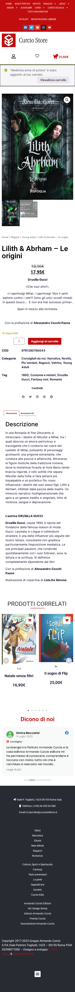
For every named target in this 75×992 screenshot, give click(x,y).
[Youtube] (49, 27)
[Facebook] (25, 27)
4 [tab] (39, 710)
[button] (13, 56)
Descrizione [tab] (11, 413)
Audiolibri (26, 7)
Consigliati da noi (33, 358)
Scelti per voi (22, 4)
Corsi (38, 7)
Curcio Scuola (56, 7)
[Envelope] (37, 27)
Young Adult (29, 237)
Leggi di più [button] (53, 769)
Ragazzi (48, 4)
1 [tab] (28, 710)
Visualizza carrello (53, 80)
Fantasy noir (39, 379)
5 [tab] (43, 710)
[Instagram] (43, 27)
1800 (25, 375)
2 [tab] (32, 710)
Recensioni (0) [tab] (27, 413)
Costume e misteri (43, 375)
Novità (37, 4)
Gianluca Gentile (23, 954)
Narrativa (53, 358)
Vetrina (56, 363)
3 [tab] (36, 710)
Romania (56, 379)
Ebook (10, 7)
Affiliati (23, 19)
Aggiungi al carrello (44, 341)
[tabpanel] (19, 659)
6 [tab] (46, 710)
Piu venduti (29, 363)
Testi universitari (37, 11)
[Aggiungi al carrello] (29, 620)
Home (9, 4)
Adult (62, 4)
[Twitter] (31, 27)
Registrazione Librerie (43, 19)
